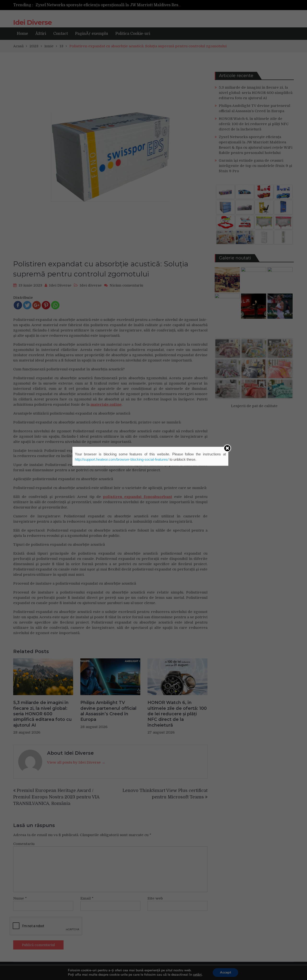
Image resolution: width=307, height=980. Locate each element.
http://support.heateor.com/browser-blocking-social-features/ (122, 459)
